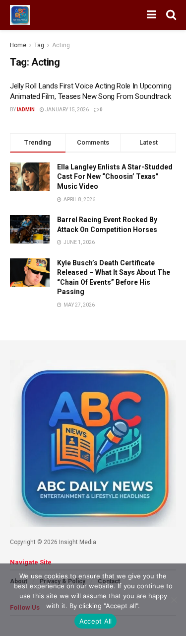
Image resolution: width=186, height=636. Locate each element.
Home (18, 45)
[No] (174, 600)
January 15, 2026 (66, 109)
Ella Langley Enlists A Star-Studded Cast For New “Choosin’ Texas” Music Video (115, 176)
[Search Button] (171, 15)
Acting (61, 45)
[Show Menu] (151, 15)
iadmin (26, 109)
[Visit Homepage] (20, 15)
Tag (39, 45)
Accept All (95, 621)
